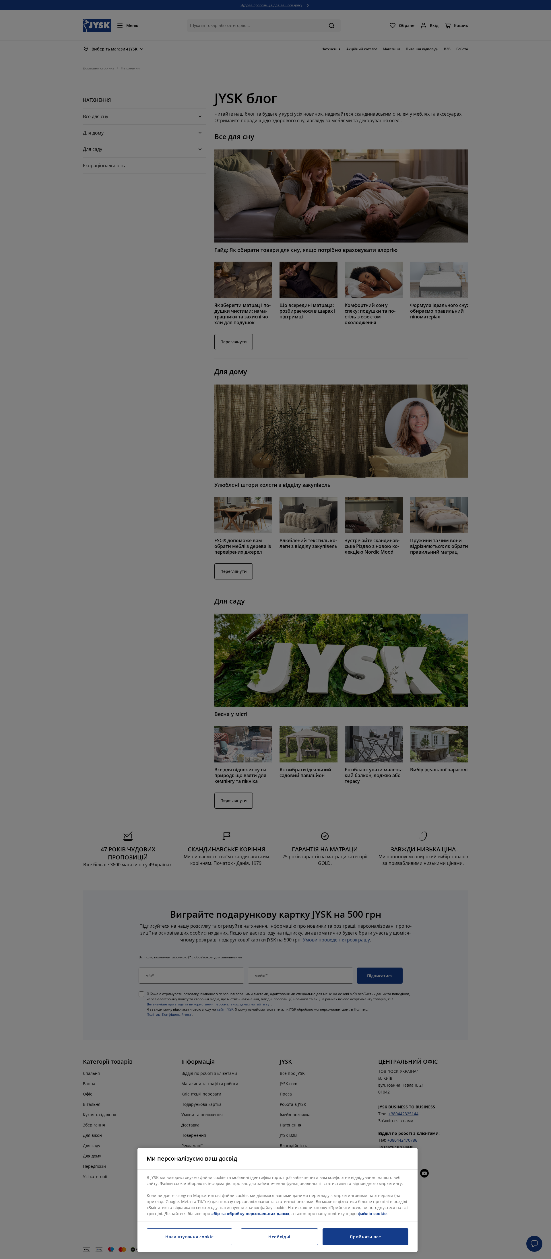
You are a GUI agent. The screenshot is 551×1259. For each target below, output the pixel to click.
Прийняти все (365, 1236)
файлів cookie (372, 1213)
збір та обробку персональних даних (250, 1213)
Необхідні (279, 1236)
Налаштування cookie (189, 1236)
